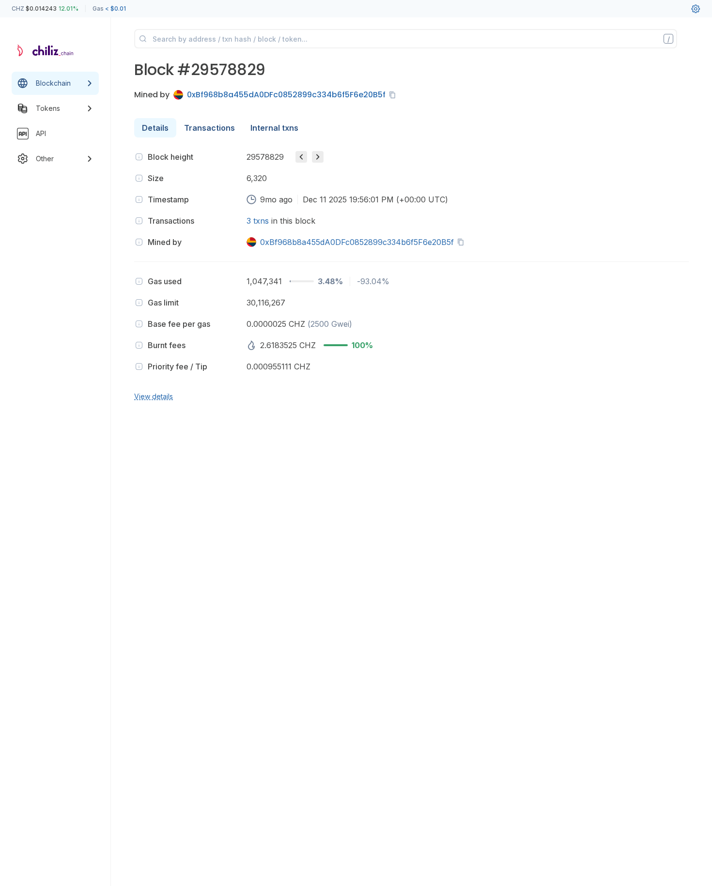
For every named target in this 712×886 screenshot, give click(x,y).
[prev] (301, 157)
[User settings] (695, 9)
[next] (318, 157)
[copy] (394, 95)
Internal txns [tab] (274, 128)
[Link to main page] (46, 50)
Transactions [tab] (209, 128)
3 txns (258, 221)
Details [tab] (155, 128)
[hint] (139, 157)
